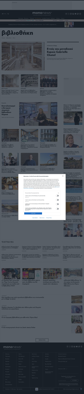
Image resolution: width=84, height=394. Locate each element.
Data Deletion (35, 217)
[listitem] (42, 193)
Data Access (42, 217)
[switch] (57, 196)
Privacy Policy (49, 217)
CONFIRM (33, 213)
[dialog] (42, 197)
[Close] (63, 176)
